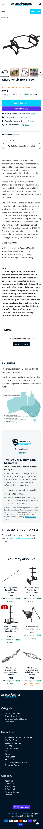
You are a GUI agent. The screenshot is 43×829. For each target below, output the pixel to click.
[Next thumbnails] (40, 72)
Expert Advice (11, 759)
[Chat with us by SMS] (37, 823)
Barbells (5, 18)
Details (4, 97)
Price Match (10, 757)
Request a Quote (12, 765)
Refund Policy (11, 789)
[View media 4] (34, 72)
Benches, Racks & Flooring (16, 719)
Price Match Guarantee (20, 538)
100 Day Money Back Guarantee (18, 737)
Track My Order (11, 748)
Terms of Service (12, 792)
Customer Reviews (13, 743)
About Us (9, 781)
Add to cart (21, 103)
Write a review (21, 344)
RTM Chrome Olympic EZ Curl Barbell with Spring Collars (10, 671)
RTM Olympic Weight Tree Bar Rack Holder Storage (32, 590)
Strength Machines (13, 716)
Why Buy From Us (12, 740)
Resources (9, 721)
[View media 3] (24, 72)
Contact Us (9, 783)
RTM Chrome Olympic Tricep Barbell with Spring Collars (32, 671)
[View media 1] (4, 72)
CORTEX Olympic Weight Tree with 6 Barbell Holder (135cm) (11, 630)
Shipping (8, 745)
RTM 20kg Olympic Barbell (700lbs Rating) (11, 590)
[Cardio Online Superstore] (21, 4)
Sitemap (8, 794)
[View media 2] (14, 72)
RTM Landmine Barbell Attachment (32, 628)
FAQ (6, 751)
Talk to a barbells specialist (23, 146)
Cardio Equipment (13, 713)
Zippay (8, 754)
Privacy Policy (11, 786)
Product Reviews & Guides (16, 762)
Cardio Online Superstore (20, 813)
